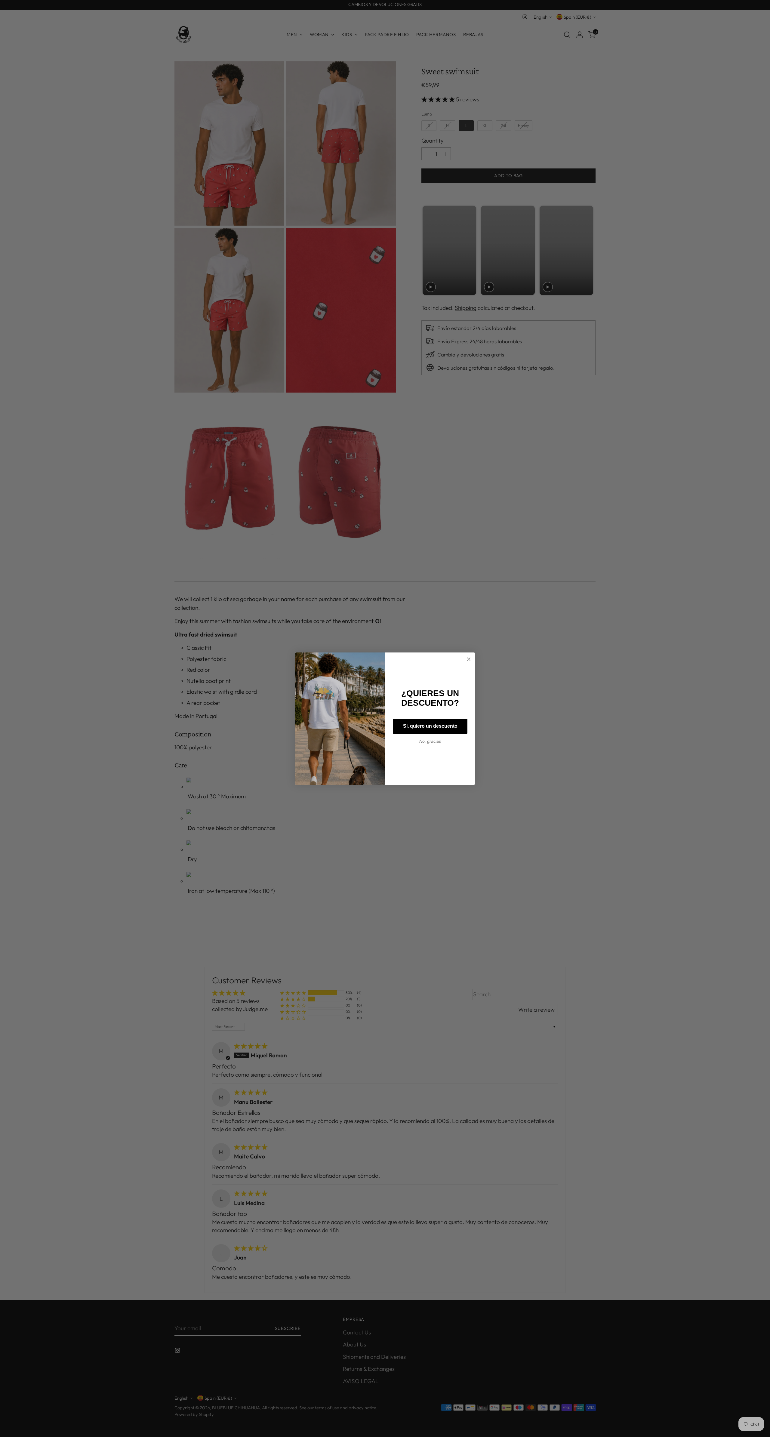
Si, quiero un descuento (430, 726)
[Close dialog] (468, 659)
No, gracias (430, 741)
